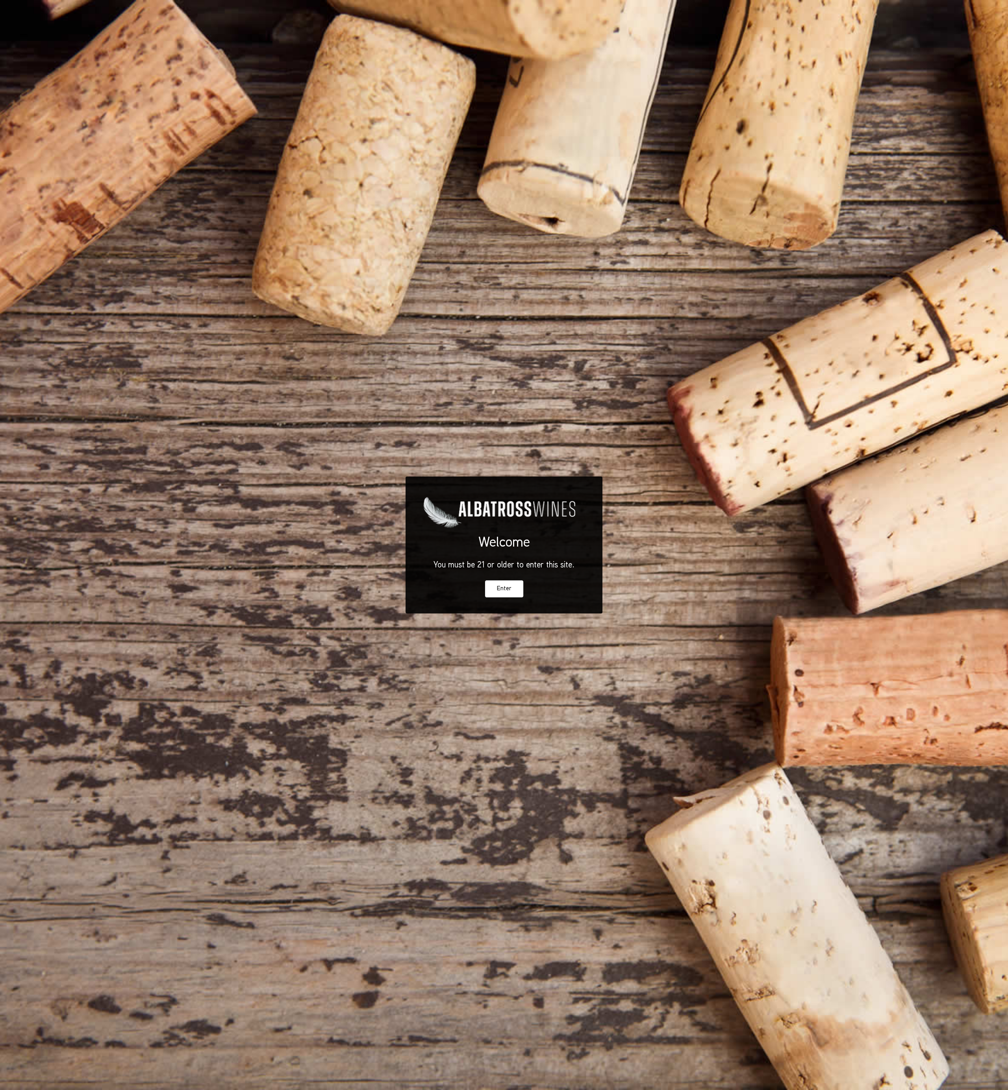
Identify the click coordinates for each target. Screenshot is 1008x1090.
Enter (504, 589)
